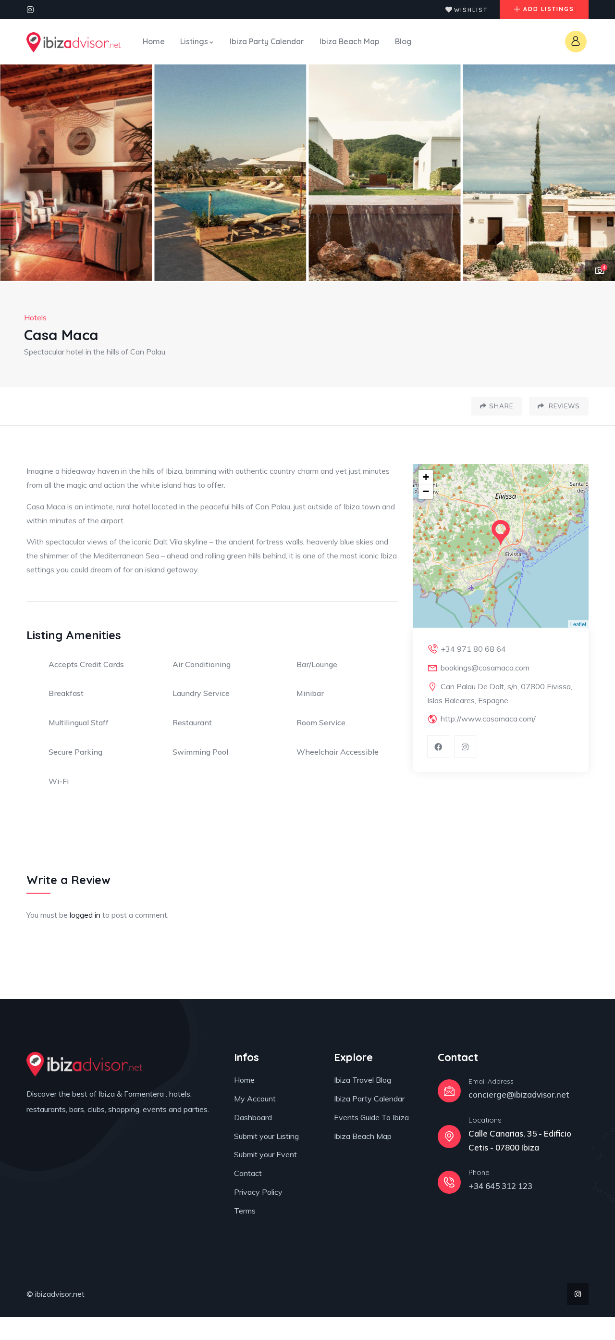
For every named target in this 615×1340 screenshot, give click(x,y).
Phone (479, 1172)
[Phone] (449, 1182)
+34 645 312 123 (500, 1186)
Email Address (491, 1081)
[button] (598, 173)
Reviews (563, 406)
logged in (85, 915)
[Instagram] (30, 9)
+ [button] (426, 477)
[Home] (73, 42)
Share (501, 406)
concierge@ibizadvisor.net (518, 1094)
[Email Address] (449, 1090)
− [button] (426, 491)
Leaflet (578, 624)
